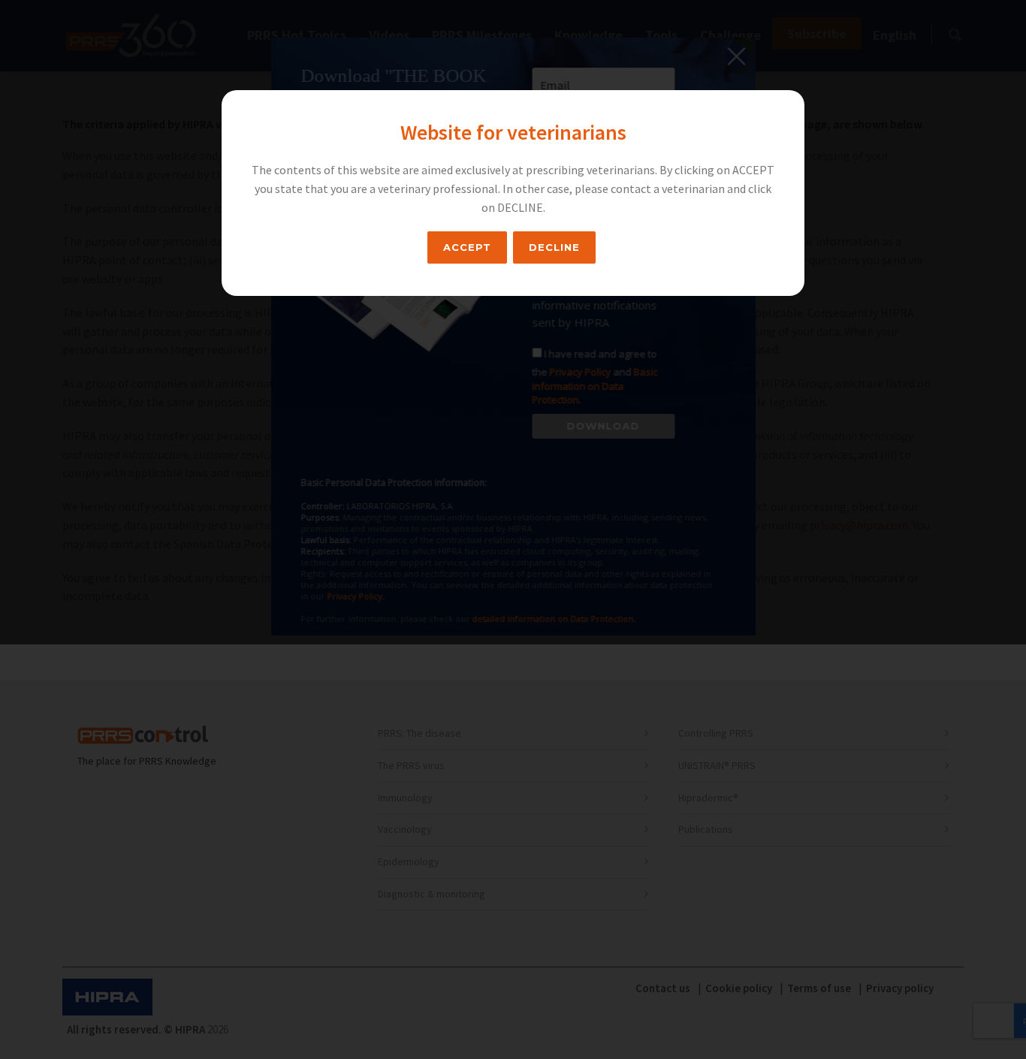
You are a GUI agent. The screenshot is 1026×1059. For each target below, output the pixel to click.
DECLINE (554, 247)
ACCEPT (467, 247)
